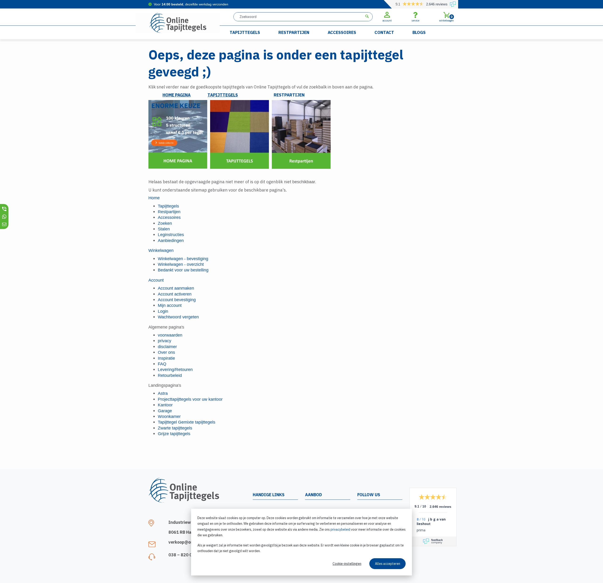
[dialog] (301, 542)
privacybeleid (340, 529)
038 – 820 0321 (184, 555)
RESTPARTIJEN (289, 95)
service (415, 20)
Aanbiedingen (171, 240)
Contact (384, 32)
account (387, 20)
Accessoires (342, 32)
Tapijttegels (245, 32)
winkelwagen (446, 18)
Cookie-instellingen (347, 564)
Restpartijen (293, 32)
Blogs (419, 32)
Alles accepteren (387, 564)
